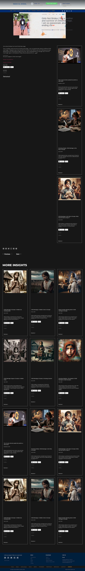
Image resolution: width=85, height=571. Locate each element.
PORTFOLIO (39, 10)
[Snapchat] (71, 11)
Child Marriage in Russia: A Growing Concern (41, 378)
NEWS (29, 10)
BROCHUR (44, 10)
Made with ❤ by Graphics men (70, 569)
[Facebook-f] (8, 558)
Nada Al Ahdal (7, 62)
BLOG (26, 10)
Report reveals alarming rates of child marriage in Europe (67, 310)
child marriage (20, 10)
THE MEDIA (34, 10)
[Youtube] (67, 11)
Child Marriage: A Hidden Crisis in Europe (40, 309)
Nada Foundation (66, 3)
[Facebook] (62, 11)
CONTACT (49, 10)
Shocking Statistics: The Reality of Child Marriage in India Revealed (68, 379)
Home (11, 10)
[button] (4, 249)
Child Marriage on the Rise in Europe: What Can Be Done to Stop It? (68, 217)
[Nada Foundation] (60, 4)
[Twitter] (65, 11)
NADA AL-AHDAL (20, 4)
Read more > (60, 104)
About (14, 10)
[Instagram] (69, 11)
